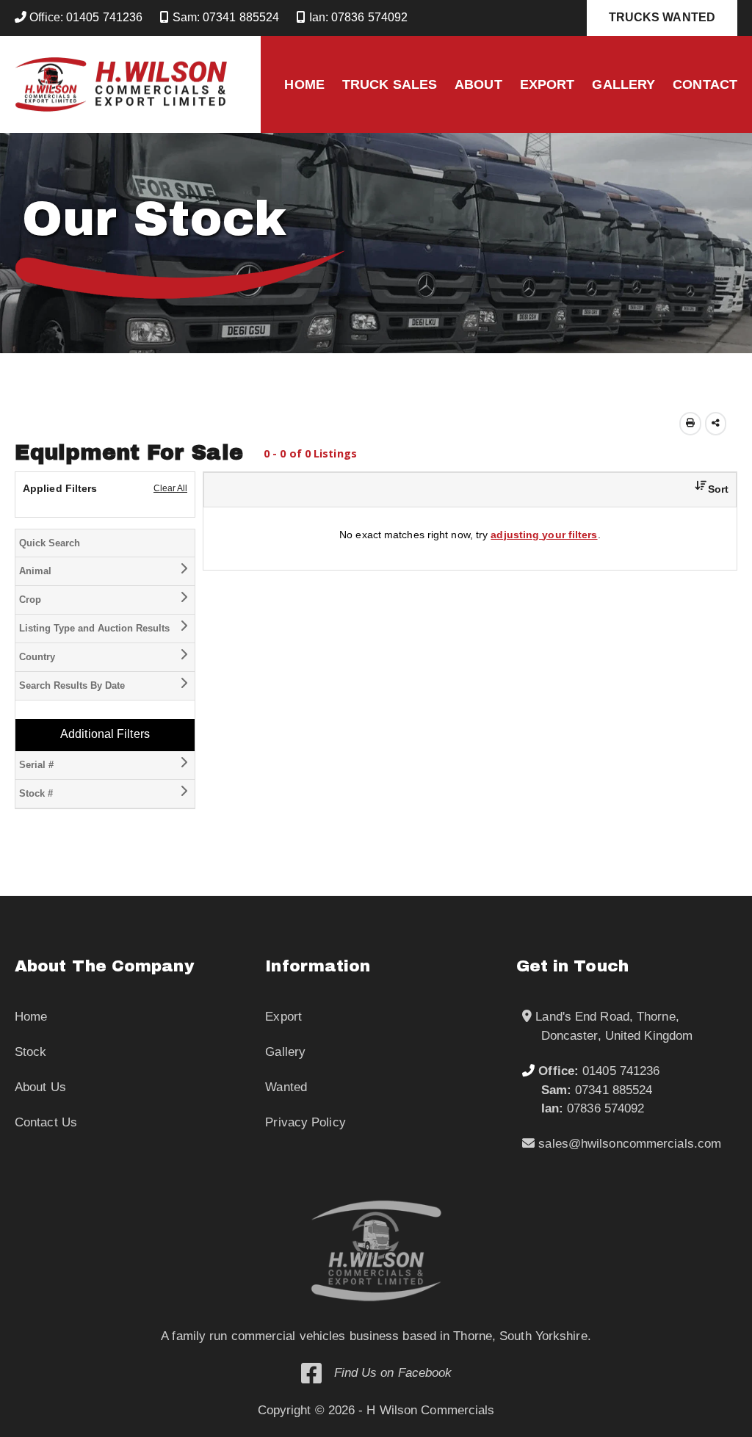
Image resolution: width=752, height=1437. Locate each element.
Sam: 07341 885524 (224, 17)
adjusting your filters (544, 534)
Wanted (286, 1087)
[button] (706, 489)
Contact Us (46, 1122)
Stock (31, 1052)
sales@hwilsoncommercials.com (628, 1144)
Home (304, 84)
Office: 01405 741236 (84, 17)
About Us (40, 1087)
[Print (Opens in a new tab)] (690, 423)
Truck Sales (389, 84)
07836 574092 (593, 1108)
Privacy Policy (305, 1122)
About (478, 84)
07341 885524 (597, 1090)
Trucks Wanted (662, 17)
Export (547, 84)
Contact (705, 84)
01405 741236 (598, 1071)
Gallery (623, 84)
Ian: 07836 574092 (357, 17)
